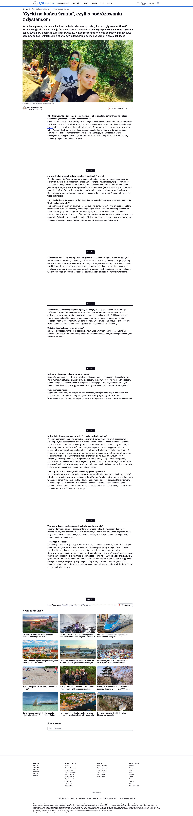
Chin (80, 135)
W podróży (77, 3)
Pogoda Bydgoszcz (102, 768)
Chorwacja (132, 768)
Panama (131, 781)
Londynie (89, 121)
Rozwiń (89, 170)
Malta (130, 770)
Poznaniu (98, 187)
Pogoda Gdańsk (69, 776)
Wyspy (86, 3)
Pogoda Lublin (69, 781)
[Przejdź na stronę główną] (35, 5)
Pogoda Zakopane (70, 772)
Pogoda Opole (101, 776)
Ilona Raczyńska (33, 107)
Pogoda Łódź (68, 783)
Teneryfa (131, 776)
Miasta (94, 3)
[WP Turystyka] (48, 3)
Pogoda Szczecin (69, 779)
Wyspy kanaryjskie (134, 785)
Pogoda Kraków (69, 774)
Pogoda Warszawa (70, 768)
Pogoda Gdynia (101, 774)
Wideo (109, 3)
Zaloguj (151, 3)
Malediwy (131, 772)
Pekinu (68, 179)
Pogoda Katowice (102, 765)
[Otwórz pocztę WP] (138, 3)
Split (130, 783)
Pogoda (67, 765)
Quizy (102, 3)
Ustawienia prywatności (127, 798)
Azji (54, 130)
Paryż (50, 127)
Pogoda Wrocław (69, 770)
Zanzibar (131, 779)
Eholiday (35, 775)
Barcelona (131, 765)
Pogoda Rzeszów (101, 770)
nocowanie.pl (36, 771)
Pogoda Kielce (69, 785)
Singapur (131, 774)
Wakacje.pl (36, 767)
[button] (143, 3)
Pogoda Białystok (101, 772)
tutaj (71, 812)
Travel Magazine (63, 3)
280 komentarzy (117, 108)
